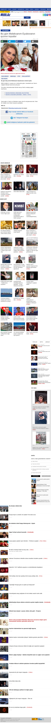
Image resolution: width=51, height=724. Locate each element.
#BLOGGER (4, 78)
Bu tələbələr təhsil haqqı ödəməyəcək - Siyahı (22, 523)
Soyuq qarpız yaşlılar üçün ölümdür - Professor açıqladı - (27, 541)
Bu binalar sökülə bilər (15, 506)
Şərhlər (47, 341)
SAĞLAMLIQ (43, 9)
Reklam (6, 11)
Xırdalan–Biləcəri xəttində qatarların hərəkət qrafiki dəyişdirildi (27, 663)
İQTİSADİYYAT (21, 9)
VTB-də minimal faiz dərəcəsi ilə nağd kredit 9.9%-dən (13, 73)
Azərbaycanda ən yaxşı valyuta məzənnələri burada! (41, 27)
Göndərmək (36, 476)
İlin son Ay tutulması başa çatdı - (20, 707)
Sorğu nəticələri (46, 476)
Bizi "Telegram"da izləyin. (20, 117)
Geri (0, 23)
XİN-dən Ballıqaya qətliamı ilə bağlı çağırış (21, 689)
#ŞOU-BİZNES (5, 76)
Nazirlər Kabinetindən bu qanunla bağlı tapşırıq (22, 628)
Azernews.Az (35, 11)
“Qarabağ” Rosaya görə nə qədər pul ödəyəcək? (22, 584)
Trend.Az (30, 11)
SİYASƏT (14, 9)
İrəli (50, 23)
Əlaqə (2, 11)
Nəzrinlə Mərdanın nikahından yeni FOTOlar (17, 93)
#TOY (18, 76)
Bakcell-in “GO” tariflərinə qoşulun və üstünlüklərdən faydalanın (26, 567)
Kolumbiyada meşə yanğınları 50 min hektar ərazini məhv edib (25, 593)
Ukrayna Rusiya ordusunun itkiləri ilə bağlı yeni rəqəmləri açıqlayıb (26, 646)
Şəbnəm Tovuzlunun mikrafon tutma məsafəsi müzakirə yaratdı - (28, 558)
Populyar (35, 341)
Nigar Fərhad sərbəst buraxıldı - (21, 532)
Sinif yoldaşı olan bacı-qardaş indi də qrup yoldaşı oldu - (25, 576)
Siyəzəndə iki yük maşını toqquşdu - (20, 672)
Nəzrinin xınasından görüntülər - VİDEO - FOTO (18, 94)
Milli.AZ (5, 14)
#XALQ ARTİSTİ (26, 76)
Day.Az (25, 11)
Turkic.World (47, 11)
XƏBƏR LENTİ (4, 9)
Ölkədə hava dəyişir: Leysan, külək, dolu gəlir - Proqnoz (25, 611)
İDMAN (27, 9)
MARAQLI (37, 9)
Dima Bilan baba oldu (14, 681)
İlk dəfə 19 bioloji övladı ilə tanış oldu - (21, 549)
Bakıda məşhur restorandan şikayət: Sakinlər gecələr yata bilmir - (28, 637)
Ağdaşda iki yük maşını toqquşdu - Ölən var (20, 698)
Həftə (41, 341)
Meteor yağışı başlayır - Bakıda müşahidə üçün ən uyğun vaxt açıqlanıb (29, 654)
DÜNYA (31, 9)
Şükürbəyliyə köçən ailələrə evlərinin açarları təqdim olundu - (29, 602)
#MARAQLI (13, 76)
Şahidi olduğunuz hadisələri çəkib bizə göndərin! (21, 122)
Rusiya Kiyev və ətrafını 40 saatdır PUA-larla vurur (22, 514)
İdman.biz (42, 11)
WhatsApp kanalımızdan (14, 108)
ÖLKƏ (9, 9)
